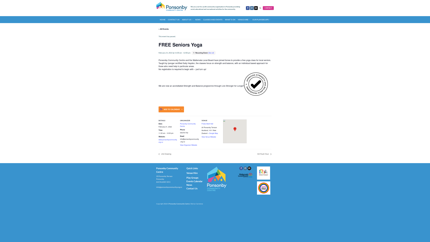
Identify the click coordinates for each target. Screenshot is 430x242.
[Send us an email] (256, 8)
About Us (186, 19)
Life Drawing (166, 154)
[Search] (260, 8)
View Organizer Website (188, 145)
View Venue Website (209, 137)
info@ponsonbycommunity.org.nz (169, 187)
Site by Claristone (197, 204)
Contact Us (174, 19)
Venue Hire (192, 173)
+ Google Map (213, 133)
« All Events (164, 29)
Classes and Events (213, 19)
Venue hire (243, 19)
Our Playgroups (260, 19)
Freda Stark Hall (207, 124)
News (198, 19)
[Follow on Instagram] (252, 8)
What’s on (230, 19)
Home (162, 19)
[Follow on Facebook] (248, 8)
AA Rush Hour (263, 154)
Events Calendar (194, 181)
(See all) (211, 53)
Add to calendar (172, 109)
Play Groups (192, 177)
